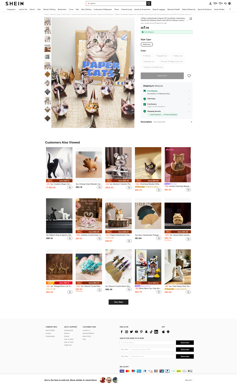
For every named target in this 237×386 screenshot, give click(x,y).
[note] (59, 180)
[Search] (148, 3)
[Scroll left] (227, 9)
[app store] (163, 333)
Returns (66, 333)
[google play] (168, 333)
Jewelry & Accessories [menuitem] (142, 9)
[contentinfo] (157, 371)
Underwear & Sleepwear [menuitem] (103, 9)
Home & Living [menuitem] (126, 9)
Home (46, 14)
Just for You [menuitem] (23, 9)
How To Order (68, 339)
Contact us (86, 330)
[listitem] (59, 170)
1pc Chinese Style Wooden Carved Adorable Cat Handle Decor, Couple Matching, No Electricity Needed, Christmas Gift (89, 184)
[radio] (147, 44)
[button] (225, 3)
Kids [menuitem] (77, 9)
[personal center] (210, 3)
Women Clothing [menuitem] (49, 9)
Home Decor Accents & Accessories (84, 14)
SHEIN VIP (67, 345)
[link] (215, 3)
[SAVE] (189, 75)
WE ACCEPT (124, 367)
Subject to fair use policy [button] (155, 106)
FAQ (84, 339)
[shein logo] (14, 3)
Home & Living (55, 14)
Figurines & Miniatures (105, 14)
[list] (139, 332)
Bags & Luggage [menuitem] (159, 9)
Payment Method (88, 333)
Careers (48, 333)
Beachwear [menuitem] (62, 9)
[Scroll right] (230, 9)
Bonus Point (87, 336)
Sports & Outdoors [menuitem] (205, 9)
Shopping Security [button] (154, 111)
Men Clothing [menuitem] (86, 9)
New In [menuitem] (32, 9)
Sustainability (50, 336)
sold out (162, 76)
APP (163, 327)
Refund (66, 336)
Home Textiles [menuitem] (219, 9)
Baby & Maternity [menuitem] (188, 9)
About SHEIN (50, 330)
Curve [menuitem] (71, 9)
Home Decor (65, 14)
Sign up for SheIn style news (132, 338)
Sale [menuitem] (39, 9)
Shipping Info (68, 330)
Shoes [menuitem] (116, 9)
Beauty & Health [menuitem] (174, 9)
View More (118, 302)
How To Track (68, 342)
